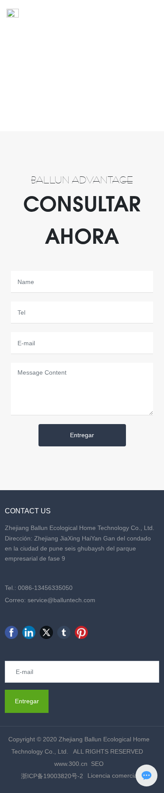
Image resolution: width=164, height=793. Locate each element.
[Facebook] (11, 632)
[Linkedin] (28, 632)
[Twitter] (46, 632)
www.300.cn (70, 763)
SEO (97, 763)
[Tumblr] (63, 632)
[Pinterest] (81, 632)
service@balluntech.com (61, 600)
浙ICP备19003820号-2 (52, 775)
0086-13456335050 (45, 587)
